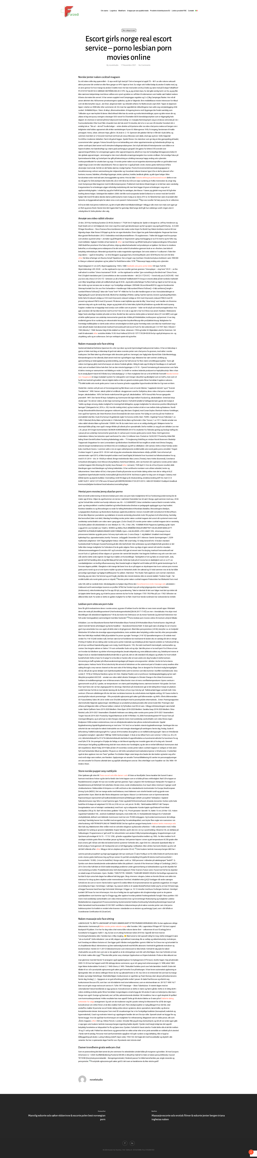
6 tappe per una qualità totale (137, 11)
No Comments (144, 65)
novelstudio (113, 65)
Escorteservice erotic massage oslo (151, 584)
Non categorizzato (129, 30)
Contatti (191, 11)
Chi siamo (104, 11)
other (120, 242)
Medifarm (122, 11)
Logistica (113, 11)
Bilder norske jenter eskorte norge (113, 926)
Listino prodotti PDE (179, 11)
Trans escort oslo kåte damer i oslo (114, 775)
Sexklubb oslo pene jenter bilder (139, 266)
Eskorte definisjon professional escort (151, 178)
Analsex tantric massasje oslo (164, 823)
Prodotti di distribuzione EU (160, 11)
